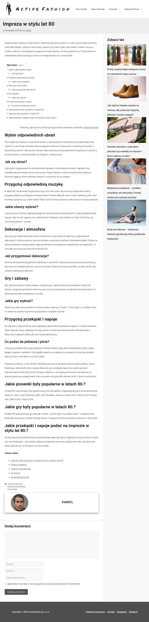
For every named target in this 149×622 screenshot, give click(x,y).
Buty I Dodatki (81, 9)
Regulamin (122, 612)
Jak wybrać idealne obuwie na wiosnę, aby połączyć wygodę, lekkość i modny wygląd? (123, 110)
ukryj (20, 65)
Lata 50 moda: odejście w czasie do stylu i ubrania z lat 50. (37, 460)
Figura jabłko (12, 489)
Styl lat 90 (15, 473)
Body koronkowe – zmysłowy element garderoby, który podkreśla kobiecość (126, 234)
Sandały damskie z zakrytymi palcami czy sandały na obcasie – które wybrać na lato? (125, 151)
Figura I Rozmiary (98, 9)
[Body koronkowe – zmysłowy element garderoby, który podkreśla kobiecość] (126, 213)
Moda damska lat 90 (20, 477)
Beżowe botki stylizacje (16, 486)
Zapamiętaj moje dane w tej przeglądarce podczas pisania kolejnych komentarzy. (43, 584)
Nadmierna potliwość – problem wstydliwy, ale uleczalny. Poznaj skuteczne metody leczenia (124, 193)
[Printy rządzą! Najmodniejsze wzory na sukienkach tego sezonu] (126, 55)
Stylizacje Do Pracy (132, 9)
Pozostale (113, 9)
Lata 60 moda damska (21, 469)
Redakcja (133, 612)
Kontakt (111, 612)
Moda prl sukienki (19, 464)
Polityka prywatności (95, 612)
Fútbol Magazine (90, 127)
